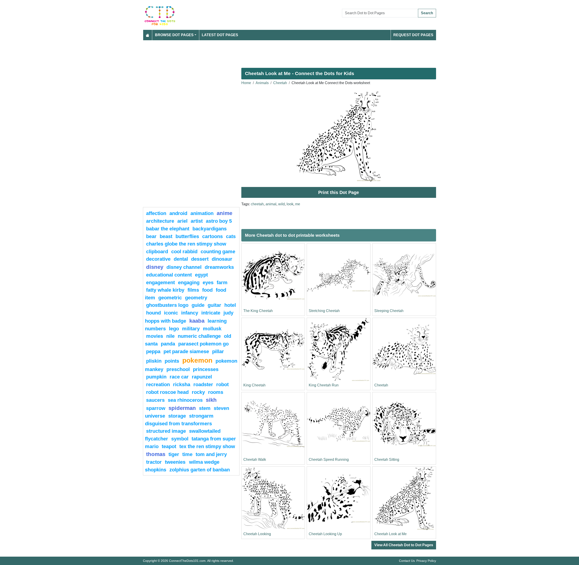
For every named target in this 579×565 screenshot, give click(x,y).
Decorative (158, 259)
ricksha (181, 384)
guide (198, 305)
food (207, 290)
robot (222, 384)
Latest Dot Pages (220, 35)
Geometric (170, 297)
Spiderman (182, 408)
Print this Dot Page (338, 192)
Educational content (169, 275)
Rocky (198, 392)
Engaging (188, 282)
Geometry (196, 297)
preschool (178, 369)
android (178, 213)
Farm (222, 282)
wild (281, 204)
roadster (203, 384)
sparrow (155, 408)
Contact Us (407, 561)
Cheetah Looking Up (325, 534)
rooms (215, 392)
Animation (202, 213)
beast (166, 236)
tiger (173, 454)
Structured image (166, 431)
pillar (218, 351)
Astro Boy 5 (219, 221)
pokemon (197, 360)
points (172, 361)
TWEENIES (176, 462)
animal (271, 204)
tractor (154, 462)
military (191, 328)
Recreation (158, 384)
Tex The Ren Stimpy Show (207, 446)
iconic (171, 313)
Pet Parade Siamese (186, 351)
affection (156, 213)
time (187, 454)
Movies (154, 336)
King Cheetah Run (324, 385)
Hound (153, 313)
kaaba (196, 321)
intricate (210, 313)
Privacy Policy (426, 561)
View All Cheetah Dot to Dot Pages (403, 545)
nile (170, 336)
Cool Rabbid (184, 251)
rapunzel (202, 377)
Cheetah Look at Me (390, 534)
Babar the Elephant (167, 229)
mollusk (212, 328)
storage (177, 416)
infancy (189, 313)
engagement (160, 282)
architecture (160, 221)
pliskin (153, 361)
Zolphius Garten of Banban (199, 470)
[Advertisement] (278, 52)
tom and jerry (211, 454)
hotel (230, 305)
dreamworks (219, 267)
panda (168, 344)
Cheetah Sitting (386, 459)
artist (197, 221)
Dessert (200, 259)
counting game (218, 251)
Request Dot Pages (413, 35)
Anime (224, 213)
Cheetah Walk (254, 459)
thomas (155, 454)
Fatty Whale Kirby (165, 290)
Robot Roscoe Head (167, 392)
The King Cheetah (258, 311)
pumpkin (156, 377)
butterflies (187, 236)
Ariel (182, 221)
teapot (169, 446)
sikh (211, 400)
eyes (208, 282)
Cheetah (280, 83)
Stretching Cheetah (324, 311)
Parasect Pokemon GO (203, 344)
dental (181, 259)
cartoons (212, 236)
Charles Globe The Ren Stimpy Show (186, 244)
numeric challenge (199, 336)
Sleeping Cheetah (388, 311)
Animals (262, 83)
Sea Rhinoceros (185, 400)
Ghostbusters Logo (167, 305)
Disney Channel (184, 267)
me (297, 204)
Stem (205, 408)
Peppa (153, 351)
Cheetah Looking (257, 534)
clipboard (157, 251)
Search (427, 13)
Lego (174, 328)
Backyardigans (209, 229)
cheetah (257, 204)
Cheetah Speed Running (329, 459)
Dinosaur (222, 259)
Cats (231, 236)
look (290, 204)
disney (154, 267)
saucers (155, 400)
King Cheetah (254, 385)
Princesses (205, 369)
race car (179, 377)
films (193, 290)
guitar (214, 305)
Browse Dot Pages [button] (174, 35)
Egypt (201, 275)
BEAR (151, 236)
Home (246, 83)
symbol (179, 439)
